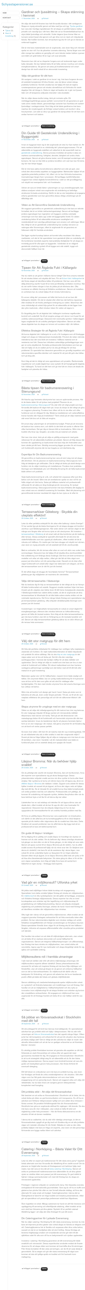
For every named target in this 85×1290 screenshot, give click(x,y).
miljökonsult (29, 895)
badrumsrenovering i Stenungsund (35, 404)
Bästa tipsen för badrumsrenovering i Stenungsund (47, 389)
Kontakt (7, 17)
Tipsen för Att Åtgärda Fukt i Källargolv (49, 267)
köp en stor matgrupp (66, 654)
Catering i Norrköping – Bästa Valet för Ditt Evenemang (51, 1150)
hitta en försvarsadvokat (44, 1034)
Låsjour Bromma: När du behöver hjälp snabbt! (48, 763)
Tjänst (44, 260)
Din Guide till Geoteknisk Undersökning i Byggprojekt (50, 134)
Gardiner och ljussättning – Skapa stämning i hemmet (52, 13)
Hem (5, 13)
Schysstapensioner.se (17, 4)
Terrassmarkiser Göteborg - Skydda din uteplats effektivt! (49, 513)
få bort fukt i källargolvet (72, 278)
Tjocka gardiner (76, 26)
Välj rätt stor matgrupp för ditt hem (45, 640)
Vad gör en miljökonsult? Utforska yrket (49, 882)
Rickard (45, 18)
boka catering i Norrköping (61, 1168)
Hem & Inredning (48, 126)
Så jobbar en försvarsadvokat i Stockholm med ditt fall (51, 1019)
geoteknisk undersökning (31, 152)
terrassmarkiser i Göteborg (32, 534)
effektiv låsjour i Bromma (31, 783)
